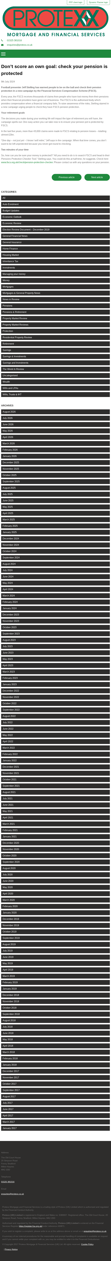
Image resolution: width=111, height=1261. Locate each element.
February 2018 (10, 1058)
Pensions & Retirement (14, 312)
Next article (97, 177)
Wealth (6, 382)
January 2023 (10, 684)
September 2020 (11, 862)
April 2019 (8, 969)
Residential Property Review (17, 337)
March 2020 (9, 900)
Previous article (67, 177)
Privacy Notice (11, 1249)
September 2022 (11, 710)
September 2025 (11, 481)
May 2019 (8, 963)
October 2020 (9, 855)
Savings (7, 350)
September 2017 (11, 1090)
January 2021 (10, 836)
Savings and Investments (15, 363)
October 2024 (9, 551)
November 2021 (11, 773)
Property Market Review (15, 318)
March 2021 (9, 824)
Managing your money (14, 274)
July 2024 (8, 570)
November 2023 (11, 621)
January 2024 (10, 608)
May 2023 (8, 659)
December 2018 (11, 995)
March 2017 (9, 1122)
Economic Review (12, 223)
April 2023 (8, 665)
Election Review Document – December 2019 (26, 229)
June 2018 (8, 1033)
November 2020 (11, 849)
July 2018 (8, 1027)
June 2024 (8, 576)
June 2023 (8, 652)
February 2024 (10, 602)
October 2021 (9, 779)
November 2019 (11, 925)
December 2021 (11, 767)
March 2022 (9, 748)
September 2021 (11, 786)
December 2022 (11, 691)
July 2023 (8, 646)
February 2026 (10, 450)
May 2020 (8, 887)
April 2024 (8, 589)
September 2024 (11, 557)
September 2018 (11, 1014)
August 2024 (9, 564)
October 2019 (9, 931)
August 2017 (9, 1096)
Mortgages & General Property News (21, 293)
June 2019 (8, 957)
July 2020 (8, 874)
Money (6, 280)
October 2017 (9, 1084)
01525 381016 (14, 40)
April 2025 (8, 513)
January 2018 (10, 1065)
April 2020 (8, 893)
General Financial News (15, 236)
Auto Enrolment (10, 204)
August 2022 (9, 716)
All (4, 198)
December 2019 (11, 919)
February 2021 (10, 830)
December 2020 (11, 843)
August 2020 (9, 868)
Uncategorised (10, 375)
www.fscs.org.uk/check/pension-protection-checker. (27, 162)
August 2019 (9, 944)
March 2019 (9, 976)
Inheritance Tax (10, 261)
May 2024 (8, 583)
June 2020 (8, 881)
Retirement (8, 344)
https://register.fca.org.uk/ (30, 1226)
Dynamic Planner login (98, 2)
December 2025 (11, 462)
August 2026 (9, 412)
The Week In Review (13, 369)
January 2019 (10, 989)
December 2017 (11, 1071)
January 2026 (10, 456)
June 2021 (8, 805)
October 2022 (9, 703)
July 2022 (8, 722)
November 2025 (11, 469)
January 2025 (10, 532)
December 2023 (11, 614)
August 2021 (9, 792)
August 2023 (9, 640)
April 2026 (8, 437)
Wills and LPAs (10, 388)
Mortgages (8, 286)
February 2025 (10, 526)
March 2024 (9, 595)
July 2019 (8, 950)
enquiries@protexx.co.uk (19, 45)
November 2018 (11, 1001)
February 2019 (10, 982)
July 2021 (8, 798)
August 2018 (9, 1020)
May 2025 (8, 507)
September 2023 (11, 633)
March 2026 (9, 443)
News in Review (11, 299)
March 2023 (9, 671)
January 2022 (10, 760)
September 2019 (11, 938)
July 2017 (8, 1103)
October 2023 (9, 627)
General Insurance (12, 242)
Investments (9, 267)
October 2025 (9, 475)
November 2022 (11, 697)
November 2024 (11, 545)
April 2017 (8, 1115)
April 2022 (8, 741)
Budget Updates (11, 210)
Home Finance (10, 248)
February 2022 (10, 754)
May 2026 (8, 431)
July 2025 (8, 494)
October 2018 (9, 1008)
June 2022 (8, 729)
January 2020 (10, 912)
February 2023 (10, 678)
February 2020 (10, 906)
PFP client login (75, 2)
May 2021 (8, 811)
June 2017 (8, 1109)
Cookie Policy (87, 1244)
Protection (8, 331)
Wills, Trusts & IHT (12, 394)
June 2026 (8, 424)
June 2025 (8, 500)
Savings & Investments (14, 356)
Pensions (7, 305)
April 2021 (8, 817)
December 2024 (11, 538)
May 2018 (8, 1039)
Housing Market (11, 255)
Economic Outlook (12, 217)
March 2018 (9, 1052)
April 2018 (8, 1046)
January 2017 (10, 1128)
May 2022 (8, 735)
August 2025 (9, 488)
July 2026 (8, 418)
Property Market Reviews (15, 324)
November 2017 (11, 1077)
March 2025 (9, 519)
